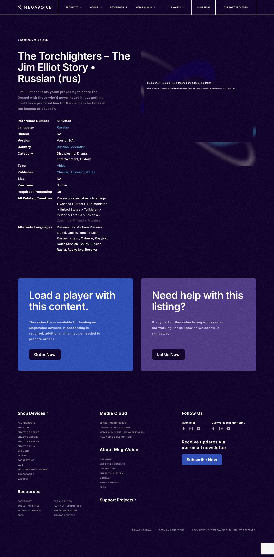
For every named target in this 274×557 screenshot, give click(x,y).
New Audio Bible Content (116, 437)
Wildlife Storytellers (32, 469)
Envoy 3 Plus (26, 446)
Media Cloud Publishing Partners (122, 432)
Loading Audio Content (115, 427)
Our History (108, 468)
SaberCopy (25, 501)
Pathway (23, 455)
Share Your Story (66, 510)
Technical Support (30, 510)
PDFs (21, 515)
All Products (26, 423)
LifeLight (23, 451)
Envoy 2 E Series (28, 432)
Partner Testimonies (67, 506)
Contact (105, 478)
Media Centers (109, 482)
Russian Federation (71, 147)
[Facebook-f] (183, 428)
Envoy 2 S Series (28, 441)
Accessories (26, 474)
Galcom (23, 479)
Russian (63, 127)
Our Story (106, 459)
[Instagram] (191, 428)
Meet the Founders (112, 464)
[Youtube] (198, 428)
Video (61, 165)
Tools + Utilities (29, 506)
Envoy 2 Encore (28, 437)
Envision (23, 427)
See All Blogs (63, 501)
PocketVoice (26, 460)
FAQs (103, 487)
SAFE (21, 465)
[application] (198, 111)
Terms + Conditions (172, 530)
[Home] (34, 7)
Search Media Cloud (113, 423)
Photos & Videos (64, 515)
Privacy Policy (142, 530)
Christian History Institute (76, 172)
